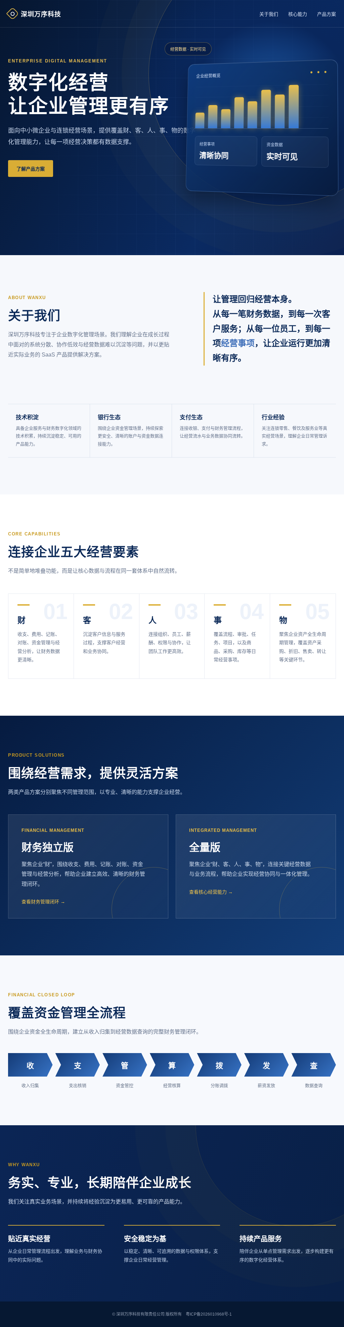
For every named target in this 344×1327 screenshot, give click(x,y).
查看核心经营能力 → (211, 892)
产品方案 (326, 14)
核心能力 (297, 14)
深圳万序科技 (41, 14)
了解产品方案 (30, 169)
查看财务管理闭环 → (43, 901)
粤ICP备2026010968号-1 (209, 1314)
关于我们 (268, 14)
